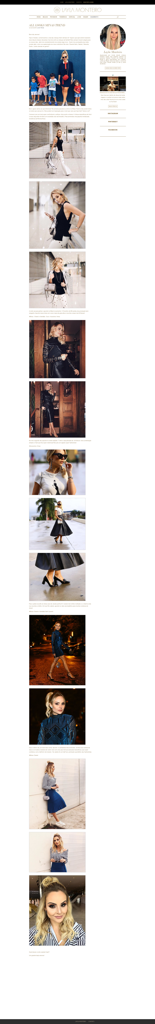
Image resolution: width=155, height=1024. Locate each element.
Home (61, 2)
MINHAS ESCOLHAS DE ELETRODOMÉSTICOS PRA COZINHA (113, 92)
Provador (53, 17)
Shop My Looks (88, 2)
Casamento (94, 17)
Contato (79, 2)
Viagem (85, 17)
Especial (72, 17)
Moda (39, 17)
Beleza (45, 17)
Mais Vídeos (113, 106)
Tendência (63, 17)
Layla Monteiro (70, 2)
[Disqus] (60, 989)
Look (79, 17)
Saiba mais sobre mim (112, 68)
